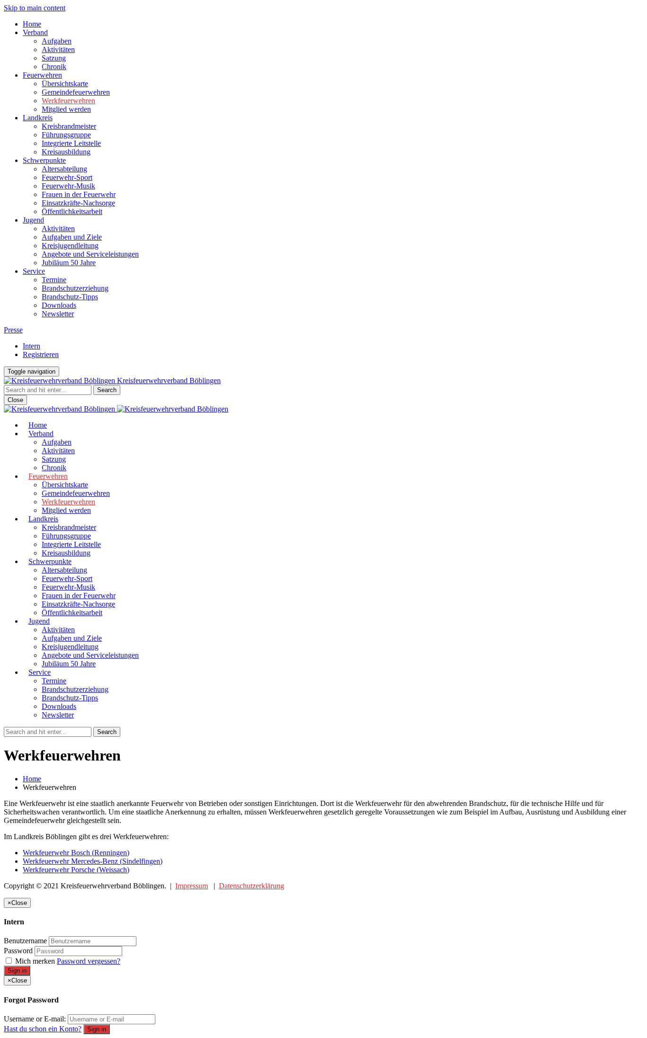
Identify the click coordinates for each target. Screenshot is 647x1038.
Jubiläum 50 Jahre (69, 263)
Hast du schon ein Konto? (42, 1029)
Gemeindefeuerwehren (76, 92)
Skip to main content (34, 8)
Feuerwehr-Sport (67, 177)
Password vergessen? (88, 961)
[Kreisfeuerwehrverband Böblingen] (116, 409)
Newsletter (58, 314)
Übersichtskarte (65, 84)
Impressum (191, 886)
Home (32, 24)
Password (18, 951)
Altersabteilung (64, 169)
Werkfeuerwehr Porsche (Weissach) (76, 870)
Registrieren (41, 354)
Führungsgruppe (66, 135)
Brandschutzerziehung (75, 288)
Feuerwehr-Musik (68, 186)
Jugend (33, 220)
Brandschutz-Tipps (70, 297)
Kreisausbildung (66, 152)
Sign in (17, 970)
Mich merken (35, 961)
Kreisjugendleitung (70, 246)
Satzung (54, 58)
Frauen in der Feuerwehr (79, 194)
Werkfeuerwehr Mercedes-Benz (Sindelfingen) (92, 861)
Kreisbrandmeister (69, 126)
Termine (54, 280)
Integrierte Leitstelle (71, 143)
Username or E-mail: (35, 1019)
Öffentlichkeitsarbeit (72, 211)
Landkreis (38, 118)
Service (34, 271)
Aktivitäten (58, 49)
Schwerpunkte (44, 160)
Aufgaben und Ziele (72, 237)
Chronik (54, 67)
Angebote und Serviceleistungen (90, 254)
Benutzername (25, 941)
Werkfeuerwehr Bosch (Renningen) (76, 853)
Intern (31, 346)
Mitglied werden (66, 109)
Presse (13, 330)
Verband (35, 32)
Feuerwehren (42, 75)
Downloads (59, 305)
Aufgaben (57, 41)
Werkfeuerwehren (68, 101)
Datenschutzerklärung (251, 886)
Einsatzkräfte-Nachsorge (78, 203)
